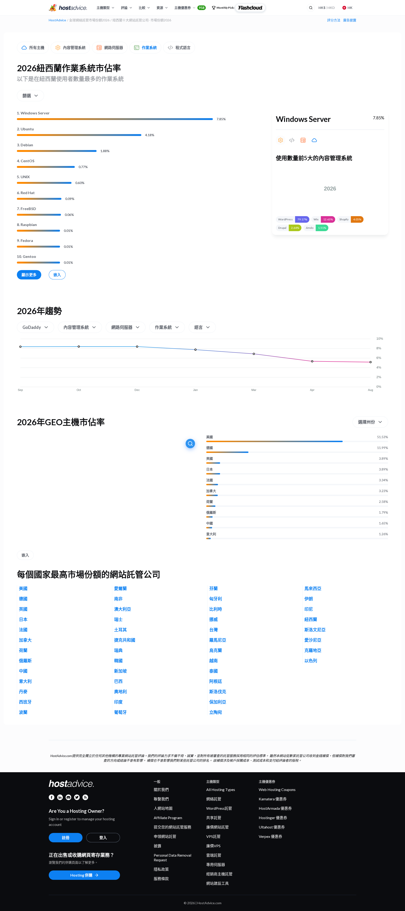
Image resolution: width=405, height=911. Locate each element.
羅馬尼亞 (217, 640)
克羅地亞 (312, 650)
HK (350, 8)
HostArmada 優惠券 (275, 808)
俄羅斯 (211, 512)
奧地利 (120, 691)
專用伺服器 (215, 864)
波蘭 (23, 712)
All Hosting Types (220, 789)
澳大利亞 (122, 609)
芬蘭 (213, 588)
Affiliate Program (168, 817)
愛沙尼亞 (312, 640)
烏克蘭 (215, 650)
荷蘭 (209, 502)
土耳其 (120, 629)
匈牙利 (215, 598)
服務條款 (161, 878)
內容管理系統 (74, 47)
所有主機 (36, 47)
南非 (118, 598)
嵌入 (57, 274)
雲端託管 (213, 855)
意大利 (211, 534)
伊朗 (308, 598)
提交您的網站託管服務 (172, 827)
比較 (142, 8)
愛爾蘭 (120, 588)
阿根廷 (215, 681)
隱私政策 (161, 869)
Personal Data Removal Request (172, 857)
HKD (327, 8)
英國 (209, 458)
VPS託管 (213, 836)
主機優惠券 (189, 8)
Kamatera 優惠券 (273, 799)
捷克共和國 (124, 640)
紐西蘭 (310, 619)
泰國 (213, 671)
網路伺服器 (113, 47)
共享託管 (213, 817)
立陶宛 (215, 712)
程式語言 (183, 47)
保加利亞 (217, 701)
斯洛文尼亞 (315, 629)
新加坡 (120, 671)
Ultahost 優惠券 (272, 827)
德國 (209, 448)
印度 (118, 701)
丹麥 (23, 691)
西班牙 (25, 701)
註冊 (65, 837)
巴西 (118, 681)
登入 (103, 837)
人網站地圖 (163, 808)
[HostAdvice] (68, 7)
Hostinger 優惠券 (273, 817)
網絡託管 (213, 799)
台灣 (213, 629)
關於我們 (161, 789)
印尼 (308, 609)
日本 (209, 469)
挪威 (213, 619)
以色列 (310, 660)
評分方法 (333, 20)
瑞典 (118, 650)
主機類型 (103, 8)
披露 (157, 845)
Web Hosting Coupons (277, 789)
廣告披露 (349, 20)
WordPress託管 (219, 808)
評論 (124, 8)
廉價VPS (213, 845)
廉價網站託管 (217, 827)
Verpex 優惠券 (270, 836)
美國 (209, 437)
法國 (209, 480)
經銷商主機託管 (219, 874)
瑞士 (118, 619)
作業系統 (149, 47)
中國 (209, 523)
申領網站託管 (165, 836)
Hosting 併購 (81, 875)
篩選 (26, 95)
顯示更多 (29, 274)
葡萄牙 (120, 712)
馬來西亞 (312, 588)
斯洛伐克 (217, 691)
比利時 (215, 609)
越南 (213, 660)
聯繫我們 (161, 799)
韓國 (118, 660)
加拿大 (211, 491)
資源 (160, 8)
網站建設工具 (217, 883)
